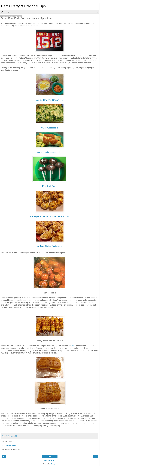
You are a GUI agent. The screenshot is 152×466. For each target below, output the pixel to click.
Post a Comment (8, 446)
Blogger (53, 464)
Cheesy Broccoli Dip (49, 128)
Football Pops (49, 186)
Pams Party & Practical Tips (23, 6)
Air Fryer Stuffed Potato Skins (49, 246)
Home (49, 456)
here (74, 346)
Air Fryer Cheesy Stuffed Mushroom (49, 216)
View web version (49, 460)
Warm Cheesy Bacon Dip (49, 100)
